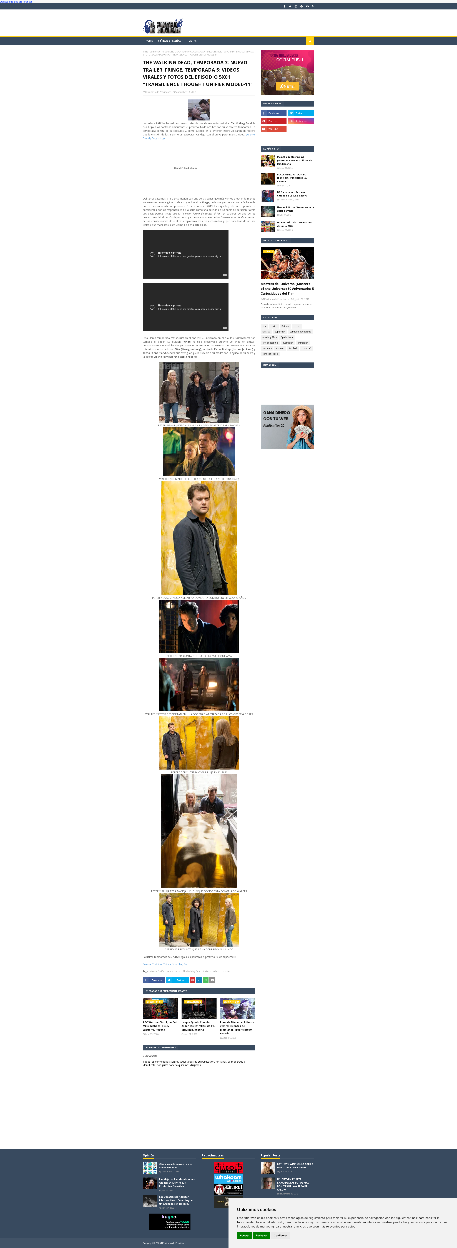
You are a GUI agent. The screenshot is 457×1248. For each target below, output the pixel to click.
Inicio (145, 51)
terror (178, 971)
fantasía (266, 331)
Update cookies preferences (16, 1)
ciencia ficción (157, 971)
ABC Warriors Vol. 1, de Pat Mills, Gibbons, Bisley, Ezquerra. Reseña (160, 1025)
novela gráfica (269, 337)
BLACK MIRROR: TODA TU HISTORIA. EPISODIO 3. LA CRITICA (292, 178)
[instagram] (296, 6)
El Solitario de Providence (158, 92)
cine (264, 326)
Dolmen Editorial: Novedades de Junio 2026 (294, 224)
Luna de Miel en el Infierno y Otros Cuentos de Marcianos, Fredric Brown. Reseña (237, 1027)
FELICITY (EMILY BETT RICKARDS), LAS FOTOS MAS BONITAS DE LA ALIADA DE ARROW (293, 1184)
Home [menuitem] (149, 40)
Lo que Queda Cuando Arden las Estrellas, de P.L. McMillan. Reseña (198, 1025)
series (170, 971)
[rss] (312, 6)
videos (216, 971)
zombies (154, 51)
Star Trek (292, 348)
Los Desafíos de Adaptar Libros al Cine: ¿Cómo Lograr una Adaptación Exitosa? (176, 1200)
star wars (267, 348)
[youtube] (307, 6)
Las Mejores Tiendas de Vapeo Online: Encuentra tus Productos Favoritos (177, 1183)
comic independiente (300, 331)
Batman (285, 326)
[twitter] (290, 6)
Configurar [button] (280, 1235)
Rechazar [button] (261, 1235)
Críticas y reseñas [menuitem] (169, 40)
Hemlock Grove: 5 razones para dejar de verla (295, 209)
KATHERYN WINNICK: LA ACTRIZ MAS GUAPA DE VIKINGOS (295, 1165)
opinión (280, 348)
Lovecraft (306, 348)
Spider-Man (287, 337)
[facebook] (284, 6)
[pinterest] (301, 6)
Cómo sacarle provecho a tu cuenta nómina (175, 1165)
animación (303, 342)
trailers (206, 971)
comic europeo (270, 353)
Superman (280, 331)
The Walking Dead (192, 971)
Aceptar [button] (245, 1235)
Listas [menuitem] (193, 40)
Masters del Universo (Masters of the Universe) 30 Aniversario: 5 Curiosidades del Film (287, 289)
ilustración (288, 342)
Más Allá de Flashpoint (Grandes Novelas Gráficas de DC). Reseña (294, 160)
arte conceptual (270, 342)
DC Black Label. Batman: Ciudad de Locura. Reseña (292, 193)
